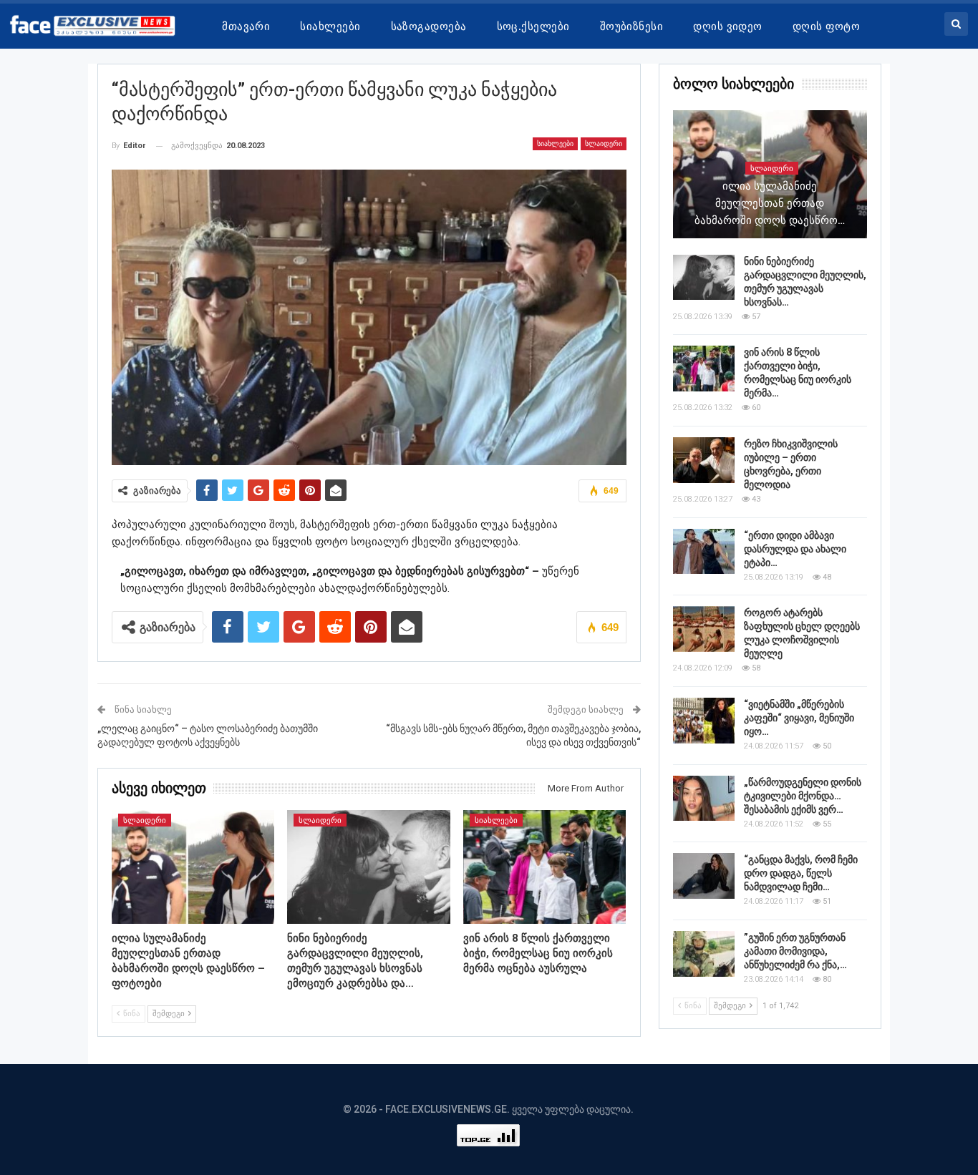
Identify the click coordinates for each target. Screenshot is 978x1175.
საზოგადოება (429, 26)
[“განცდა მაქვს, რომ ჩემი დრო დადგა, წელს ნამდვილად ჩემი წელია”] (704, 876)
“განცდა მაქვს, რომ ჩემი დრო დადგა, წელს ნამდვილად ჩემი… (801, 873)
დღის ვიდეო (727, 26)
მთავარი (246, 26)
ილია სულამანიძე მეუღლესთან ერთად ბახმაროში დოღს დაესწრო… (769, 203)
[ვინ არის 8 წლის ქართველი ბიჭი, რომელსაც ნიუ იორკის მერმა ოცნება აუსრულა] (544, 867)
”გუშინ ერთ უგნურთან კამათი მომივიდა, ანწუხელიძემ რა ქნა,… (795, 951)
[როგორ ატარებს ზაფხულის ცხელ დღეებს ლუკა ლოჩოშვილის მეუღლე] (704, 629)
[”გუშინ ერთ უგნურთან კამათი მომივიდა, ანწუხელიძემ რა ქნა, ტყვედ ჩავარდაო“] (704, 954)
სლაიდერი (603, 143)
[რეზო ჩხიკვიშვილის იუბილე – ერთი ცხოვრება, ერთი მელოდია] (704, 460)
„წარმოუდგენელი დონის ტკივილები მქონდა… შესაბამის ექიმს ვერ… (802, 795)
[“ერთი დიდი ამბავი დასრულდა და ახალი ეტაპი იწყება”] (704, 552)
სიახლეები (330, 26)
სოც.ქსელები (533, 26)
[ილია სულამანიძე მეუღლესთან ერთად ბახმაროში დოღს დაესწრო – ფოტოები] (193, 867)
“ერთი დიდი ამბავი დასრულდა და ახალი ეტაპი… (795, 549)
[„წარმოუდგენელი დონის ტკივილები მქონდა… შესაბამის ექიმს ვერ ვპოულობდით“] (704, 798)
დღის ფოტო (826, 26)
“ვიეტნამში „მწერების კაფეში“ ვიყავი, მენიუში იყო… (799, 717)
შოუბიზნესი (632, 26)
